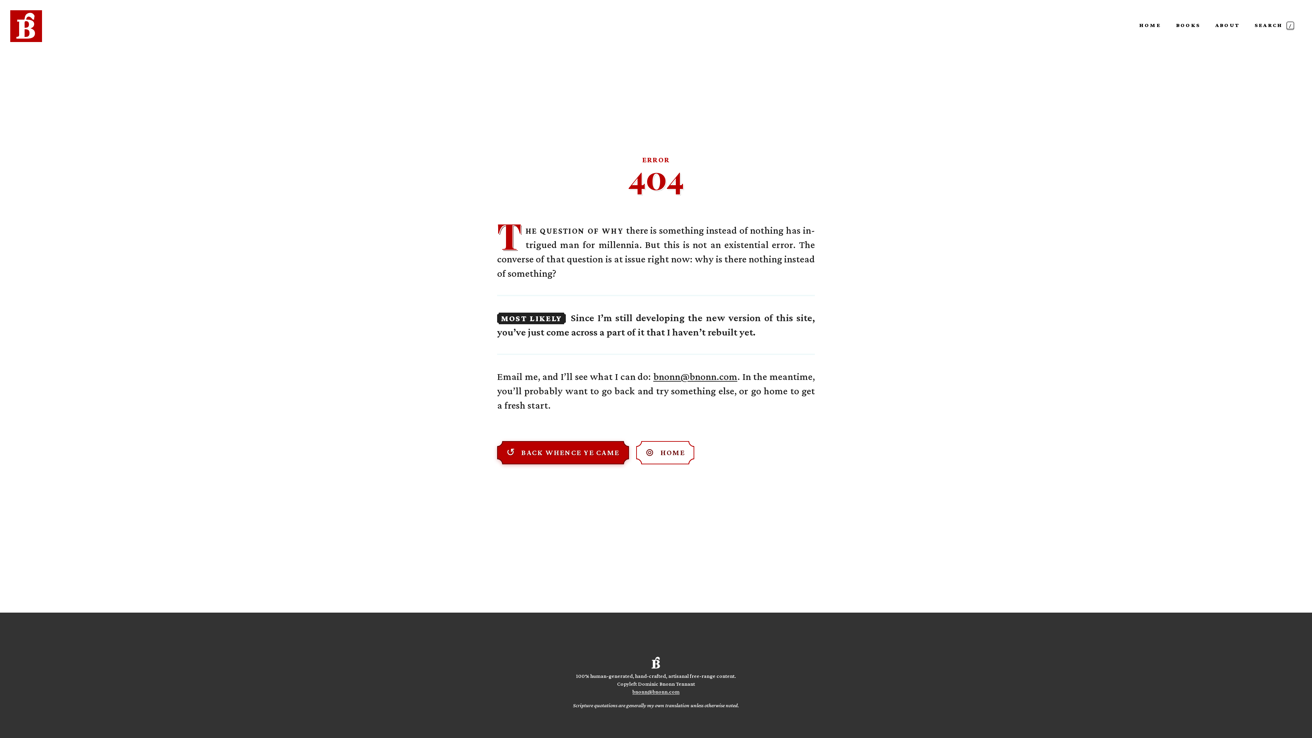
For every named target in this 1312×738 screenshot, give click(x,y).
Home (1150, 25)
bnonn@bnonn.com (695, 376)
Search (1274, 25)
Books (1188, 25)
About (1227, 25)
